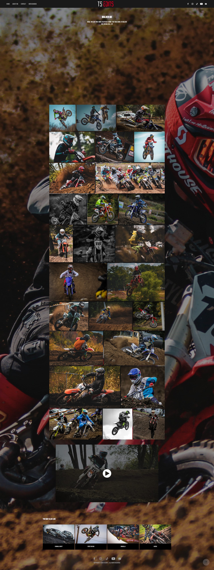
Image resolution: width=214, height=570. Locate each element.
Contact (23, 4)
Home (8, 4)
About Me (15, 4)
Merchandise (33, 4)
